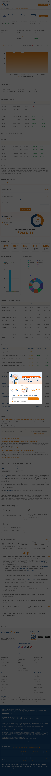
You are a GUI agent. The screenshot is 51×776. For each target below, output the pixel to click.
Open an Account (33, 398)
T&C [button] (25, 401)
